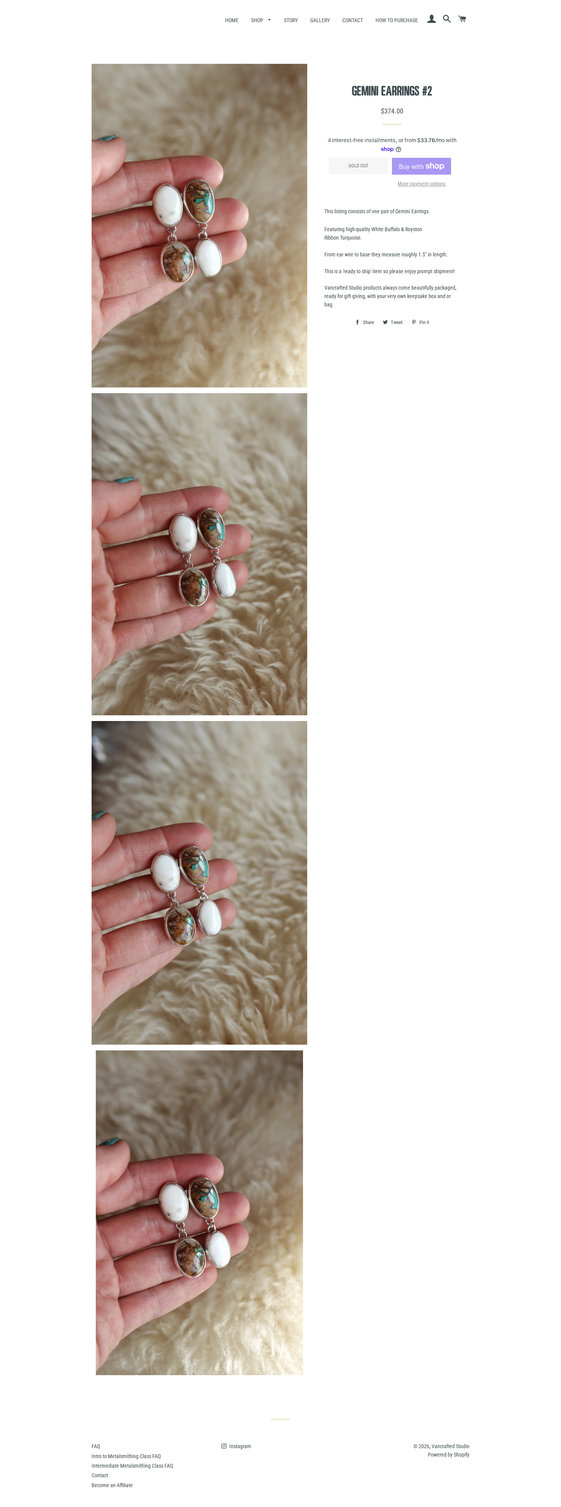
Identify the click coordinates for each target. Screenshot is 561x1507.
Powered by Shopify (448, 1455)
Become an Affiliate (112, 1485)
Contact (352, 20)
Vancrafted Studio (450, 1446)
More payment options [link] (421, 184)
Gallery (320, 20)
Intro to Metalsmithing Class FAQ (126, 1456)
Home (232, 20)
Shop (257, 20)
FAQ (96, 1446)
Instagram (239, 1446)
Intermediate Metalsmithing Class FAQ (132, 1466)
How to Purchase (397, 20)
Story (291, 20)
